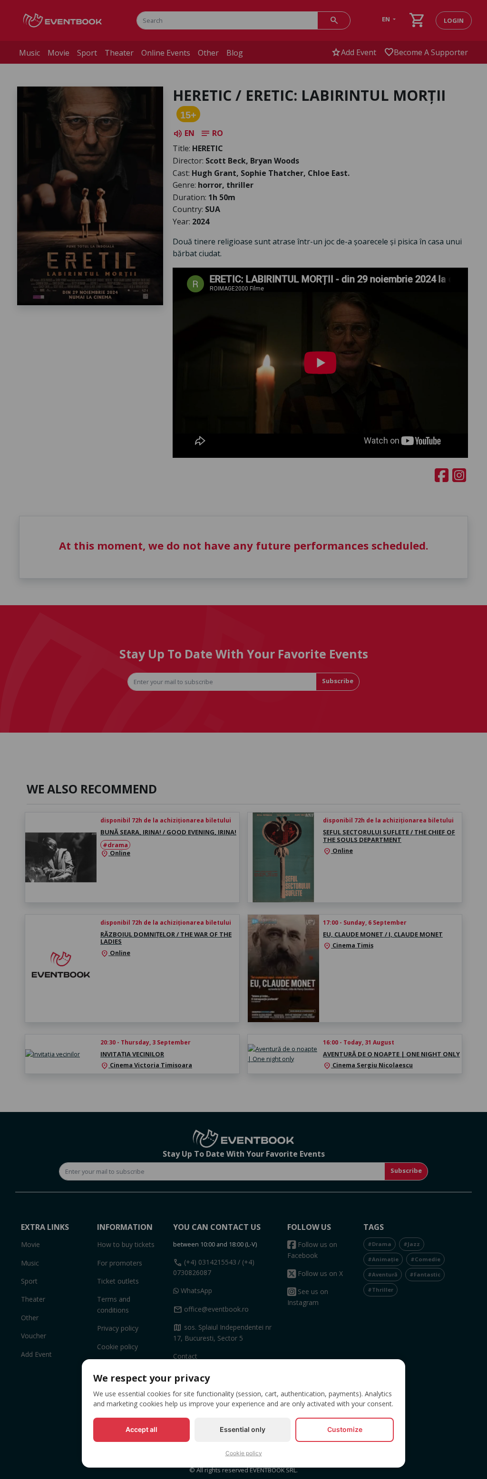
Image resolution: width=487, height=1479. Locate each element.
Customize (344, 1429)
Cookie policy (243, 1453)
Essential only (242, 1429)
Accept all (141, 1429)
